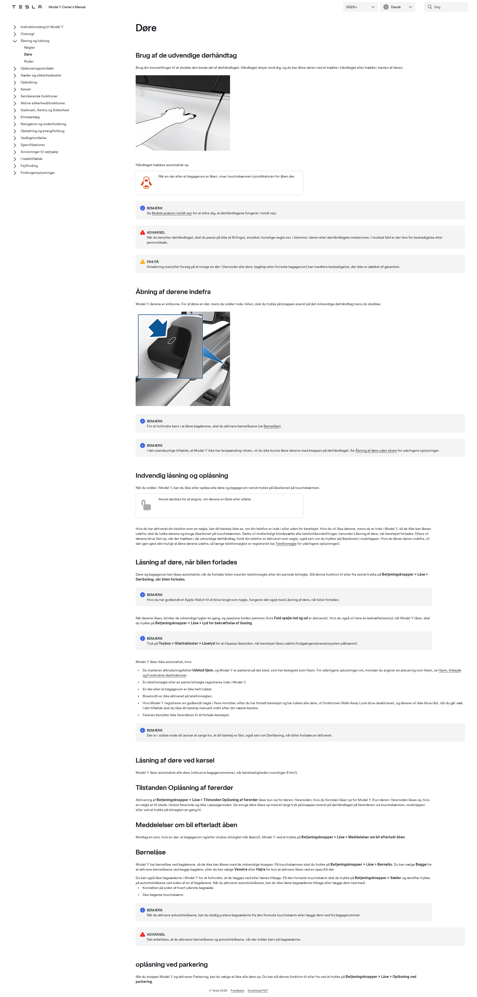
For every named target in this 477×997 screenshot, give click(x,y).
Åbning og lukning (35, 41)
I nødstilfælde (31, 159)
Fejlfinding (29, 166)
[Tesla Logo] (27, 7)
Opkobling (29, 82)
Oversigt (27, 34)
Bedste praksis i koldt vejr (172, 213)
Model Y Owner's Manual (67, 7)
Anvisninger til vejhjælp (39, 152)
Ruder (29, 61)
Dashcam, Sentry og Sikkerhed (45, 110)
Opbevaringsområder (37, 68)
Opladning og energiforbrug (42, 131)
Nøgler (29, 47)
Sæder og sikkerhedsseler (41, 75)
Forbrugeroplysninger (38, 173)
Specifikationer (33, 145)
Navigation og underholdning (43, 124)
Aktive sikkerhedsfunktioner (43, 103)
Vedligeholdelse (33, 138)
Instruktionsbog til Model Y (42, 27)
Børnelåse (271, 426)
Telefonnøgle (286, 544)
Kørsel (26, 89)
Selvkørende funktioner (39, 96)
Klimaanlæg (30, 117)
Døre (28, 54)
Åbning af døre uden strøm (376, 450)
